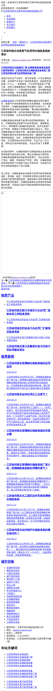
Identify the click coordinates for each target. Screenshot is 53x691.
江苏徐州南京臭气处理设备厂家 (22, 687)
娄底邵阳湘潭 (13, 602)
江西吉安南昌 (13, 573)
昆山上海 (11, 585)
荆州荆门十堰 (13, 579)
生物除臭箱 (6, 101)
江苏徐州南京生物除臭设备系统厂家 (32, 70)
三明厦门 (11, 593)
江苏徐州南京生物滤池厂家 (20, 657)
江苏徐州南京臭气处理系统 (20, 681)
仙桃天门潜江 (13, 582)
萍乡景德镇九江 (14, 590)
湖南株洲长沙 (13, 613)
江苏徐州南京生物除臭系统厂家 (22, 673)
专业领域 (11, 19)
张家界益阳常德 (14, 596)
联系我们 (11, 27)
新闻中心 (11, 22)
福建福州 (11, 611)
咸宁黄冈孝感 (13, 576)
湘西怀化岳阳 (13, 588)
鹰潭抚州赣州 (13, 608)
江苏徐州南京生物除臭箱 (18, 660)
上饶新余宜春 (13, 622)
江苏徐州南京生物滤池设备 (20, 666)
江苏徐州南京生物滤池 (17, 654)
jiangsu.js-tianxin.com (21, 60)
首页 (9, 16)
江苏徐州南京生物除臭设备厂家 (22, 676)
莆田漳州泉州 (13, 570)
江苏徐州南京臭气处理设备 (20, 684)
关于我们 (11, 24)
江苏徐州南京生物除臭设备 (20, 663)
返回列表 (5, 289)
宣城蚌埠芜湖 (13, 568)
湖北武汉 (11, 605)
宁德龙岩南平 (13, 619)
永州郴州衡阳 (13, 599)
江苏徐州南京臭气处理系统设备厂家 (18, 73)
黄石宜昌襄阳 (13, 616)
